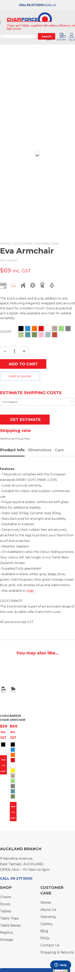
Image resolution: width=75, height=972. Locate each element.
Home (5, 243)
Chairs (5, 897)
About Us (48, 910)
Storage (6, 940)
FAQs (44, 938)
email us (50, 4)
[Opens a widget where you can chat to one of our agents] (60, 965)
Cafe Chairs (22, 243)
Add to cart (23, 364)
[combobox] (37, 401)
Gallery (46, 924)
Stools (5, 904)
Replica (6, 932)
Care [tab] (59, 450)
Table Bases (10, 925)
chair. (30, 590)
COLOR (5, 331)
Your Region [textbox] (10, 401)
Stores (45, 902)
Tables (5, 911)
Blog (44, 931)
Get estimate (25, 419)
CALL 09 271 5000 (31, 4)
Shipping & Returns (57, 952)
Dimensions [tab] (39, 450)
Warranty (48, 917)
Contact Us (49, 945)
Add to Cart (3, 765)
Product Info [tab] (12, 450)
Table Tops (9, 918)
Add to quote (20, 376)
